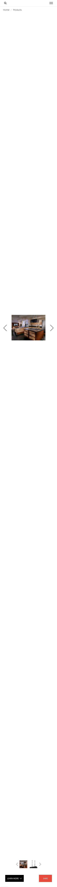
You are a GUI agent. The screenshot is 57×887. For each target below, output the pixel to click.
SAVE (45, 878)
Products (17, 9)
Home (6, 9)
